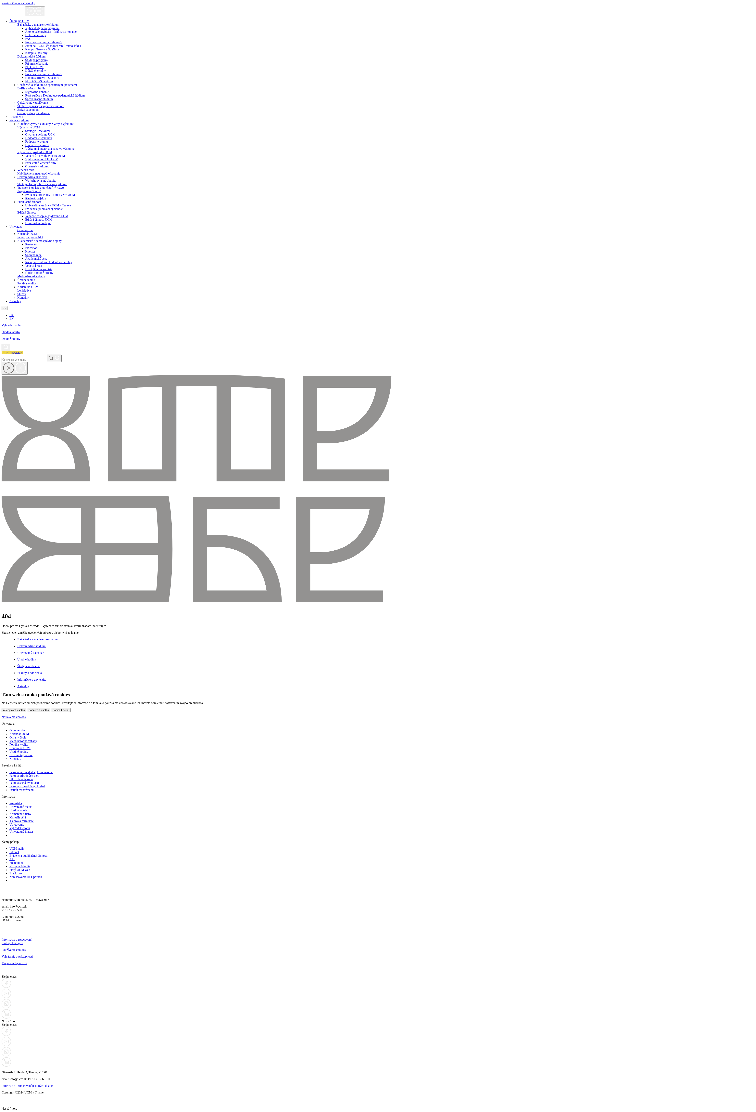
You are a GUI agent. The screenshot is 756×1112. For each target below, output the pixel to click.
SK (11, 315)
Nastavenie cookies (14, 717)
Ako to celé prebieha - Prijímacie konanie (51, 31)
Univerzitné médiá (20, 806)
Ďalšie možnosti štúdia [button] (31, 88)
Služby (21, 294)
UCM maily (16, 848)
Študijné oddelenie (28, 666)
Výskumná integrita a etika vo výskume (49, 148)
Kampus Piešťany (36, 53)
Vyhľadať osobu (19, 828)
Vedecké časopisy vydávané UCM (46, 216)
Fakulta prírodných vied (24, 775)
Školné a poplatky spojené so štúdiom (40, 106)
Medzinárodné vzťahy (31, 276)
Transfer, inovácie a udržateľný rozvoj (41, 187)
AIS (12, 859)
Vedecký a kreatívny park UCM (45, 155)
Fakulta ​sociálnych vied (24, 782)
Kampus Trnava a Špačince (42, 49)
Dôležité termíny (35, 35)
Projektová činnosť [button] (29, 191)
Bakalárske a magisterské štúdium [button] (38, 24)
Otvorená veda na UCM (40, 134)
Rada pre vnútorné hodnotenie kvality (48, 262)
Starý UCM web (19, 869)
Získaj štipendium (28, 109)
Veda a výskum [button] (19, 120)
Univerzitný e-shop (21, 755)
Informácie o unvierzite (31, 679)
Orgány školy (17, 737)
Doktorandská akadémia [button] (32, 177)
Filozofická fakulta (21, 779)
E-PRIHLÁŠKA (12, 352)
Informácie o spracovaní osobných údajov (17, 941)
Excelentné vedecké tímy (40, 162)
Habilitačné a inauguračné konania (38, 173)
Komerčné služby (20, 814)
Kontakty (23, 297)
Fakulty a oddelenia (29, 672)
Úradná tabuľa (26, 279)
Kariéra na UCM (27, 287)
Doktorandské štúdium (31, 646)
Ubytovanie (16, 824)
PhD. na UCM (34, 67)
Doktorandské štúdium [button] (31, 56)
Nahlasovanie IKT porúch (25, 877)
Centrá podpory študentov (33, 113)
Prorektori (31, 248)
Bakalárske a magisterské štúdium (38, 639)
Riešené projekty (35, 198)
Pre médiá (15, 803)
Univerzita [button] (15, 226)
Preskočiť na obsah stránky (18, 3)
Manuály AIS (17, 817)
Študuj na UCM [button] (19, 21)
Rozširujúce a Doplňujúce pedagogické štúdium (55, 95)
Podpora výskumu (36, 141)
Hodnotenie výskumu (38, 138)
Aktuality (15, 301)
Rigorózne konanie (37, 92)
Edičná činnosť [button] (26, 212)
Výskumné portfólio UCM (41, 159)
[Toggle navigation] (35, 11)
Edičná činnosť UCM (38, 219)
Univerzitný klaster (21, 831)
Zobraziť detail (61, 710)
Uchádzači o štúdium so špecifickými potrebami (47, 84)
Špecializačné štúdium (39, 99)
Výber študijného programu (42, 28)
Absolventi (16, 116)
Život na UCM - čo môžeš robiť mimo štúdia (53, 45)
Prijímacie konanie (36, 63)
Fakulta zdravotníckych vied (27, 786)
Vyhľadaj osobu (11, 325)
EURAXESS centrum (39, 81)
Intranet (14, 852)
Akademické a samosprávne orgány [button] (39, 240)
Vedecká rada (25, 170)
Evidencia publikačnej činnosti (44, 209)
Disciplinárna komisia (38, 269)
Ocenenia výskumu (37, 166)
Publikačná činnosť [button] (29, 201)
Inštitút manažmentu (21, 789)
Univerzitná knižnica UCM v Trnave (48, 205)
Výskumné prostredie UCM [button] (34, 152)
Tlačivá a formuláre (21, 821)
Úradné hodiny (11, 338)
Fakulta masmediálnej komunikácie (31, 772)
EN (11, 318)
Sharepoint (16, 862)
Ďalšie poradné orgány (39, 272)
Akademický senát (36, 258)
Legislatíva (24, 290)
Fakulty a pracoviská (30, 237)
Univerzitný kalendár (30, 652)
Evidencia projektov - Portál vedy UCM (50, 194)
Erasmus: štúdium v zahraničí (43, 42)
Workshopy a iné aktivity (40, 180)
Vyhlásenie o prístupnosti (17, 956)
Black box (15, 873)
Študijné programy (36, 60)
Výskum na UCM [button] (28, 127)
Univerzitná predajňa (38, 223)
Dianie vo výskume (37, 145)
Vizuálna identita (19, 866)
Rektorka (31, 244)
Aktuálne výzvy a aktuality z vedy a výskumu (45, 123)
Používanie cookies (14, 949)
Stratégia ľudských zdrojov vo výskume (42, 184)
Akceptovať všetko (14, 710)
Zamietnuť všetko (39, 710)
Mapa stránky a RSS (14, 963)
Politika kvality (26, 283)
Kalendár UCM (27, 233)
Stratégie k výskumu (38, 131)
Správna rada (33, 255)
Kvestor (30, 251)
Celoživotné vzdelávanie (32, 102)
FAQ (28, 38)
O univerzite (25, 230)
